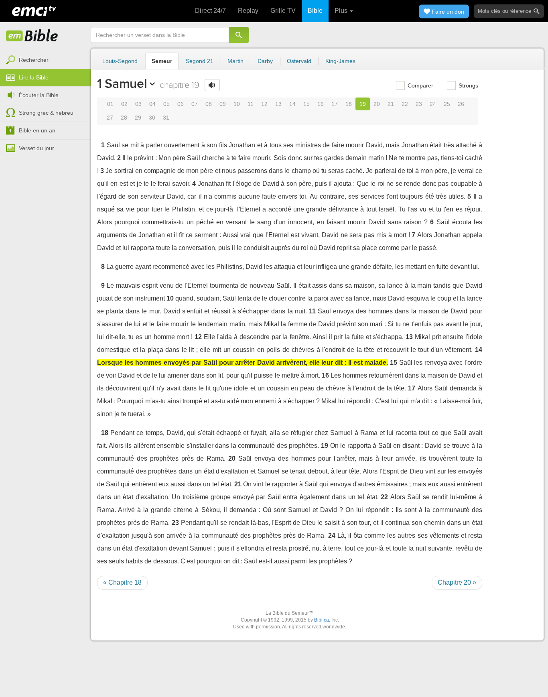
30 (152, 117)
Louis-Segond (120, 61)
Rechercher (34, 60)
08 (208, 104)
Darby (265, 61)
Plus (342, 10)
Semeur (162, 61)
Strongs (467, 85)
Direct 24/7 (210, 10)
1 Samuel (122, 83)
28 (124, 117)
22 (405, 104)
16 (320, 104)
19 (362, 104)
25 (447, 104)
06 (180, 104)
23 (419, 104)
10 (236, 104)
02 (124, 104)
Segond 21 (199, 61)
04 (152, 104)
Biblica (321, 620)
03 (138, 104)
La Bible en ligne (32, 36)
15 (306, 104)
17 (334, 104)
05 (166, 104)
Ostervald (299, 61)
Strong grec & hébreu (46, 113)
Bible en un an (37, 130)
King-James (340, 61)
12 (264, 104)
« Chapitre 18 (122, 582)
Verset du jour (36, 148)
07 (194, 104)
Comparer (419, 85)
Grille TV (283, 10)
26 (461, 104)
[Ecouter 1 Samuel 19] (212, 85)
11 (251, 104)
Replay (248, 10)
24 (433, 104)
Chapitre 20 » (457, 582)
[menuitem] (45, 60)
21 (391, 104)
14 (292, 104)
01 (110, 104)
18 (348, 104)
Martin (235, 61)
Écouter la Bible (39, 95)
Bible (315, 10)
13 (278, 104)
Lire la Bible (34, 77)
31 (166, 117)
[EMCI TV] (34, 10)
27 (110, 117)
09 (222, 104)
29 (138, 117)
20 (376, 104)
